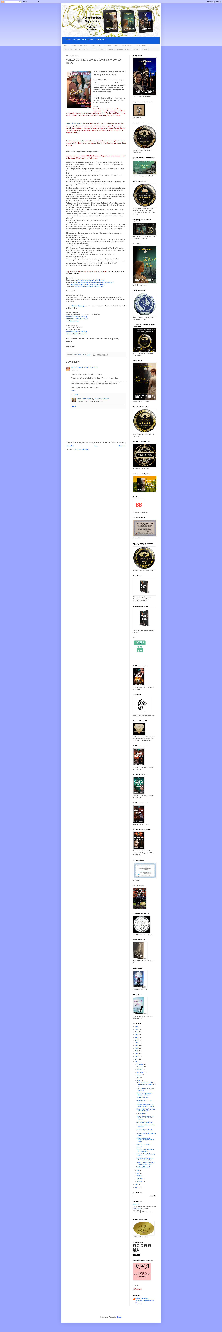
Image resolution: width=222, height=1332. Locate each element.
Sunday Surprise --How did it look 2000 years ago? (145, 1163)
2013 (137, 1062)
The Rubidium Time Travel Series (76, 49)
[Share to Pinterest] (107, 355)
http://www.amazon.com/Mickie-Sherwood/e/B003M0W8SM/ (93, 282)
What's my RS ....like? (143, 1167)
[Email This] (98, 355)
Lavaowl (139, 1147)
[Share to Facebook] (104, 355)
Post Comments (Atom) (81, 449)
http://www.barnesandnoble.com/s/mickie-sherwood (88, 284)
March (139, 1176)
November (140, 1067)
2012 (137, 1184)
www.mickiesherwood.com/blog (76, 317)
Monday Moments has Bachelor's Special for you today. (145, 1139)
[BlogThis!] (100, 355)
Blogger (119, 1317)
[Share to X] (102, 355)
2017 (137, 1051)
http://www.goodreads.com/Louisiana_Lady (89, 286)
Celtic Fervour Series (79, 45)
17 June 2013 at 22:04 (102, 399)
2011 (137, 1187)
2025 (137, 1029)
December (140, 1064)
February (140, 1178)
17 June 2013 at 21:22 (90, 367)
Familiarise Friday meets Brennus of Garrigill (144, 1094)
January (139, 1181)
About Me (107, 45)
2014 (137, 1059)
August (139, 1075)
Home (66, 45)
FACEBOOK (136, 1208)
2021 (137, 1040)
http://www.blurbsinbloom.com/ (76, 334)
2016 (137, 1053)
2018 (137, 1048)
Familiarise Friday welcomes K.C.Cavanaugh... (145, 1150)
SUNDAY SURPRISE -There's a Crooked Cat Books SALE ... (146, 1084)
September (140, 1072)
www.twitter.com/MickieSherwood (77, 319)
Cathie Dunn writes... (142, 1299)
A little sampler (141, 45)
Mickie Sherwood (77, 367)
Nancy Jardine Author (84, 399)
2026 (137, 1026)
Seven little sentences (143, 1144)
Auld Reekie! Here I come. (144, 1122)
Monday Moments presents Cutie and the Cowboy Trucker (144, 1117)
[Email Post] (94, 354)
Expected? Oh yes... (142, 1097)
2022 (137, 1037)
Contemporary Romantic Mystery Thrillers (123, 49)
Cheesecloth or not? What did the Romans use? (145, 1110)
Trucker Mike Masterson (74, 124)
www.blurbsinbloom (72, 321)
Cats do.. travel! (141, 1113)
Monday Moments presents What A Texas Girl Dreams (145, 1105)
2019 (137, 1045)
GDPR (144, 49)
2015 (137, 1056)
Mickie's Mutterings (78, 306)
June (138, 1080)
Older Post (122, 446)
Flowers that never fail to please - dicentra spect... (144, 1130)
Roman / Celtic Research (123, 45)
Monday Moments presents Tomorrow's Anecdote (144, 1159)
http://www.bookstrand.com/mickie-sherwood (90, 280)
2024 (137, 1032)
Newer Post (70, 446)
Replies (76, 395)
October (139, 1069)
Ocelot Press (95, 45)
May (138, 1170)
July (138, 1077)
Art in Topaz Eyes (98, 49)
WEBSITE (136, 1204)
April (138, 1173)
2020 (137, 1043)
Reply (73, 390)
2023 (137, 1034)
